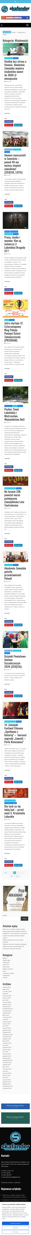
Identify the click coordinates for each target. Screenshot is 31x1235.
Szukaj (5, 915)
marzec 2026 (6, 998)
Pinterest (9, 125)
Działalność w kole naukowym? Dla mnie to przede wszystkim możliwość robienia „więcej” (15, 936)
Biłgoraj (7, 231)
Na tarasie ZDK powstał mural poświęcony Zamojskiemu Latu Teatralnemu (14, 498)
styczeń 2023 (7, 1080)
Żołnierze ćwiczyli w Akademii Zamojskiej (14, 944)
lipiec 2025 (6, 1015)
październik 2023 (8, 1060)
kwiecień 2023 (7, 1073)
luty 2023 (5, 1077)
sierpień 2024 (7, 1039)
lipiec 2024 (6, 1041)
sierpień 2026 (7, 987)
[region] (15, 1218)
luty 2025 (5, 1026)
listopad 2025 (7, 1006)
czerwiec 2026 (7, 991)
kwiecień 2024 (7, 1047)
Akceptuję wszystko (15, 1223)
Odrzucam (15, 1232)
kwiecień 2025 (7, 1021)
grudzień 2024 (7, 1030)
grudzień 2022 (7, 1082)
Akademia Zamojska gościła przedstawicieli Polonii (15, 573)
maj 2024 (5, 1045)
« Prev (5, 872)
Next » (18, 876)
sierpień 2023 (7, 1064)
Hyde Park (6, 964)
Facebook (9, 121)
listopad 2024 (7, 1032)
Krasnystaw (14, 231)
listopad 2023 (7, 1058)
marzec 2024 (6, 1049)
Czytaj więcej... (7, 113)
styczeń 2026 (7, 1002)
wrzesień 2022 (7, 1088)
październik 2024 (8, 1034)
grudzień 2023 (7, 1056)
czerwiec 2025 (7, 1017)
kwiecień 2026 (7, 996)
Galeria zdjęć (8, 149)
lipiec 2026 (6, 989)
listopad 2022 (7, 1084)
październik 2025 (8, 1008)
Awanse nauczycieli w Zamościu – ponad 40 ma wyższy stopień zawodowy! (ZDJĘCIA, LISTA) (15, 163)
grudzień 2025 (7, 1004)
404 (12, 876)
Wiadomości (8, 58)
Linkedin (18, 125)
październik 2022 (8, 1086)
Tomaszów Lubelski (10, 803)
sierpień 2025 (7, 1013)
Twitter (18, 121)
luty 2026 (5, 1000)
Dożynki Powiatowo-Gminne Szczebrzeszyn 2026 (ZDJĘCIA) (15, 661)
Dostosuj (15, 1227)
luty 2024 (5, 1052)
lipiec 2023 (6, 1067)
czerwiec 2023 (7, 1069)
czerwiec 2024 (7, 1043)
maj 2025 (5, 1019)
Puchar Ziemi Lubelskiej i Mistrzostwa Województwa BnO (14, 414)
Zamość (15, 58)
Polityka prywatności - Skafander (10, 1182)
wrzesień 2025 (7, 1011)
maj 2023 (5, 1071)
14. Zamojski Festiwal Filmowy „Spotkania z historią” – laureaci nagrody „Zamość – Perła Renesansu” (15, 733)
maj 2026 (5, 993)
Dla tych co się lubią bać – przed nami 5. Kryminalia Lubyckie (14, 811)
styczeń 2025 (7, 1028)
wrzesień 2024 (7, 1036)
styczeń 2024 (7, 1054)
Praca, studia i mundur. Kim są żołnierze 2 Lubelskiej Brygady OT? (14, 244)
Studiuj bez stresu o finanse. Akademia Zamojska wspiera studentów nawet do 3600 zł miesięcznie (15, 70)
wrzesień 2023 (7, 1062)
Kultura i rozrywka (10, 488)
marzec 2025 (6, 1024)
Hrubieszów (6, 962)
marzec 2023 (6, 1075)
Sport (6, 320)
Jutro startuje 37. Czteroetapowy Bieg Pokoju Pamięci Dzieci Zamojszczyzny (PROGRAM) (13, 331)
